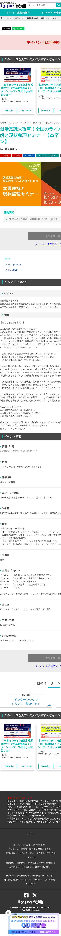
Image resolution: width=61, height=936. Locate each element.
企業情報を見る (43, 849)
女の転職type (23, 875)
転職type (10, 875)
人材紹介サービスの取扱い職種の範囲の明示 (29, 867)
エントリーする (25, 110)
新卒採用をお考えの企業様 (40, 863)
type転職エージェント (42, 875)
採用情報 (21, 863)
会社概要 (10, 863)
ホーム (16, 845)
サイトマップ (30, 857)
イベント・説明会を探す (18, 12)
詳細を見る (9, 110)
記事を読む (11, 853)
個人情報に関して (44, 853)
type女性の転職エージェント (17, 880)
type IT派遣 (50, 880)
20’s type (37, 880)
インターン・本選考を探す (20, 849)
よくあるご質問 (26, 853)
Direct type (30, 884)
